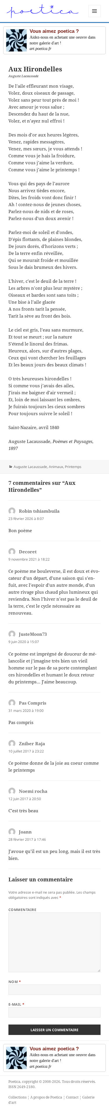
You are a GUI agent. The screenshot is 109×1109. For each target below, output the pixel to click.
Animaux (56, 466)
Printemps (73, 466)
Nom (14, 981)
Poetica (14, 1081)
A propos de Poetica (46, 1097)
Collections (17, 1097)
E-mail (16, 1004)
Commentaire (22, 909)
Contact (72, 1097)
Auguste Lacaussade (30, 466)
